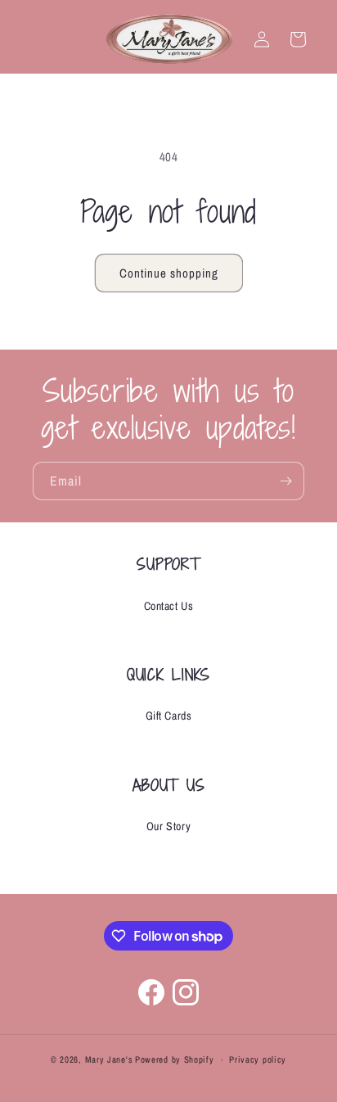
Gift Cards (169, 715)
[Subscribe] (285, 481)
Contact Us (169, 605)
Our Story (168, 826)
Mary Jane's (109, 1059)
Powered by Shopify (174, 1059)
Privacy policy (257, 1059)
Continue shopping (168, 273)
